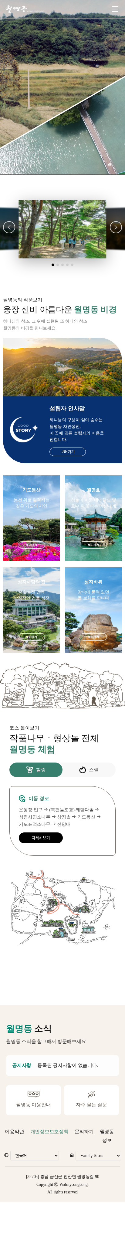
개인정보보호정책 (49, 1131)
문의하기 (84, 1131)
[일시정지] (15, 165)
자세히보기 (41, 837)
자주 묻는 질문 (91, 1104)
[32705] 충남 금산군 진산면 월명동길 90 (62, 1176)
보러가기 (67, 451)
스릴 (94, 769)
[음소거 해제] (110, 165)
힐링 (41, 769)
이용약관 (14, 1131)
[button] (9, 227)
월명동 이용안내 (33, 1104)
